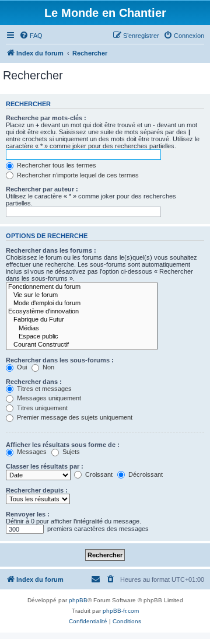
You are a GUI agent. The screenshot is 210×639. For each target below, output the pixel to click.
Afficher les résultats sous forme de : (63, 444)
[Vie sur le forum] (81, 295)
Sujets (70, 451)
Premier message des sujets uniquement (73, 417)
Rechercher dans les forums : (51, 250)
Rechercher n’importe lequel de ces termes (77, 175)
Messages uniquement (48, 397)
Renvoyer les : (28, 514)
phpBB (78, 600)
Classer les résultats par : (44, 466)
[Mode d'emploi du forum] (81, 303)
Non (47, 367)
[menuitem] (31, 36)
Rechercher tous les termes (55, 165)
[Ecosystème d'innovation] (81, 312)
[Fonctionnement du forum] (81, 287)
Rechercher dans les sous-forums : (60, 360)
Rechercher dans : (34, 381)
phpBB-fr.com (121, 610)
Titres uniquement (41, 407)
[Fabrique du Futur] (81, 320)
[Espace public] (81, 337)
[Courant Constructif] (81, 345)
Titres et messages (43, 388)
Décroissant (145, 474)
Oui (21, 367)
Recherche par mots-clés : (46, 117)
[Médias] (81, 328)
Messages (31, 451)
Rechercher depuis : (37, 490)
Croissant (98, 474)
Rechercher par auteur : (42, 189)
